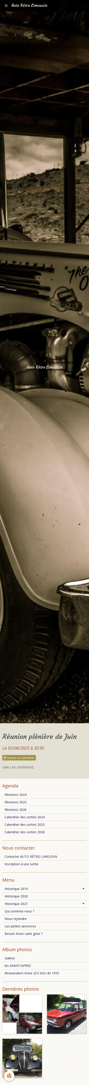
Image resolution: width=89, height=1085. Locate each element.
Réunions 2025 (15, 802)
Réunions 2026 (15, 809)
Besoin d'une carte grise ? (23, 933)
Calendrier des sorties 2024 (25, 817)
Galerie (10, 958)
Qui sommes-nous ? (19, 911)
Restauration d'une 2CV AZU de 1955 (32, 973)
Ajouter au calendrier (20, 758)
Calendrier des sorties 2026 (25, 832)
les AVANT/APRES (18, 965)
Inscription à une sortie (21, 864)
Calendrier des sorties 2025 (25, 824)
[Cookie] (9, 1076)
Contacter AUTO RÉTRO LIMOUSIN (31, 856)
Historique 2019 (16, 889)
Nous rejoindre (16, 918)
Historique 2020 (16, 896)
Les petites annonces (20, 926)
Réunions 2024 (15, 794)
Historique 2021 (16, 904)
